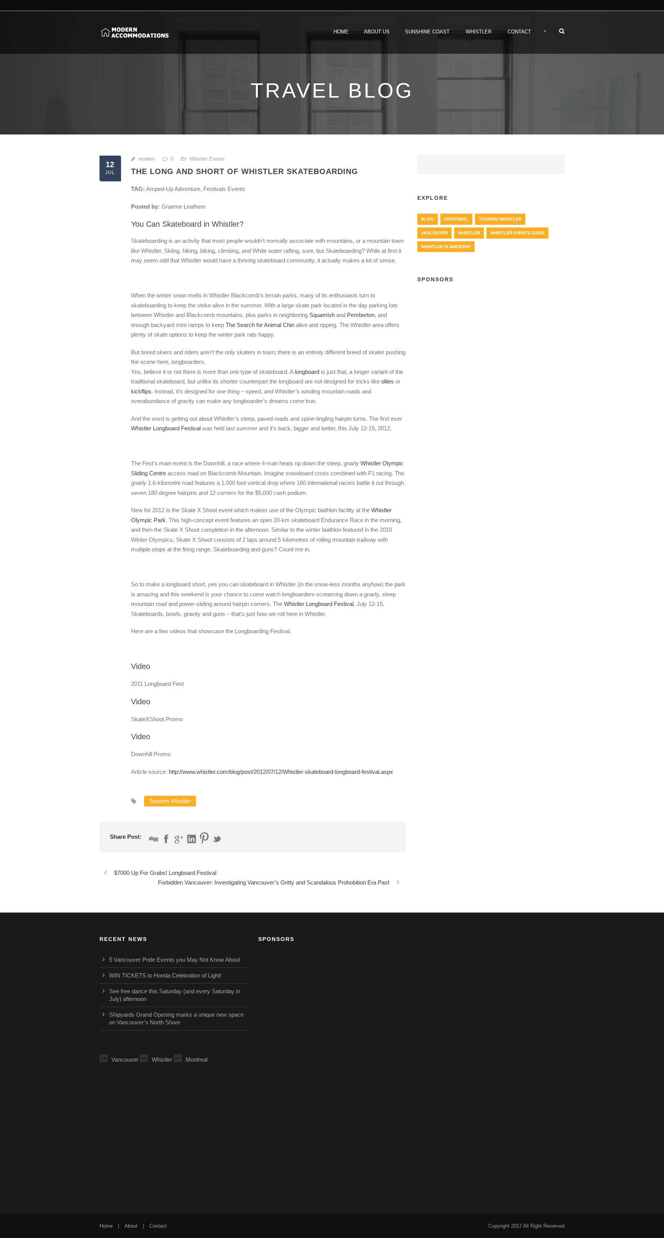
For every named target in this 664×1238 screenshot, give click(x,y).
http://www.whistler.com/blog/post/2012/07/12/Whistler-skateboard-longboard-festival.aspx (281, 771)
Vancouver (434, 233)
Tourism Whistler (170, 801)
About (131, 1226)
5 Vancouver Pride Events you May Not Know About (174, 959)
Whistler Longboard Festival (166, 428)
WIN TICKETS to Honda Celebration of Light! (165, 975)
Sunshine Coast (427, 32)
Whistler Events (207, 159)
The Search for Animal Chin (260, 325)
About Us (377, 32)
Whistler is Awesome (446, 246)
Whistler (478, 32)
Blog (427, 219)
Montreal (456, 219)
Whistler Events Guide (517, 233)
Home (341, 32)
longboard (307, 371)
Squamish (322, 315)
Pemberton (361, 315)
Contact (519, 32)
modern (146, 159)
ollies (387, 381)
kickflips (141, 391)
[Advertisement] (490, 346)
